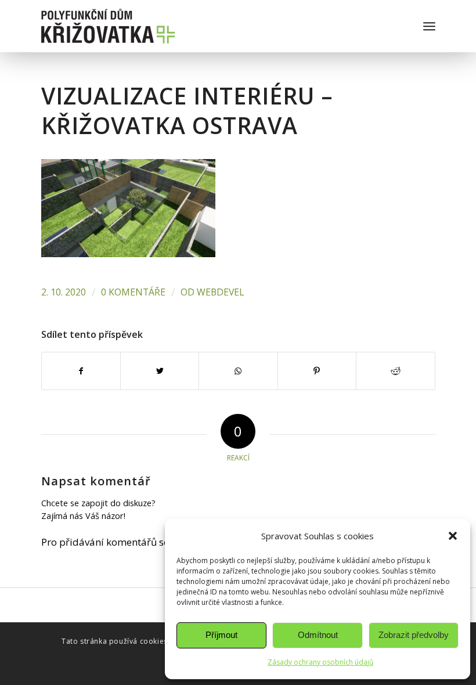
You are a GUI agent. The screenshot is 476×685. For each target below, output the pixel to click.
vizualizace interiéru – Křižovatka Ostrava (187, 110)
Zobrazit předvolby (413, 635)
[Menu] (429, 26)
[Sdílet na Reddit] (395, 371)
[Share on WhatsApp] (238, 371)
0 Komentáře (133, 292)
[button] (453, 536)
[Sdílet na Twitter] (160, 371)
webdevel (220, 292)
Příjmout (221, 635)
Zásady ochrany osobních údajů (320, 662)
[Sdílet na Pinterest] (317, 371)
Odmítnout (318, 635)
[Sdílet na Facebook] (81, 371)
